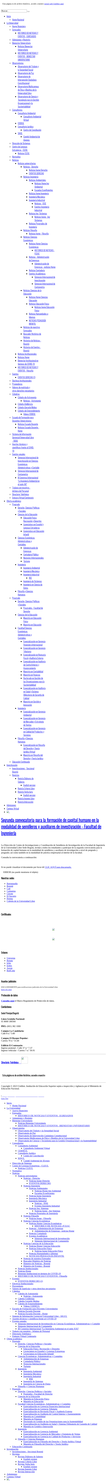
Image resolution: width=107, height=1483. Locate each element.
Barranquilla (12, 883)
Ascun (9, 968)
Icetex (9, 965)
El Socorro (11, 896)
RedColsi (11, 970)
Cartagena (11, 891)
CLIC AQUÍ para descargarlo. (58, 867)
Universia (11, 958)
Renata (10, 960)
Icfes (9, 963)
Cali (8, 888)
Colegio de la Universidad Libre (21, 901)
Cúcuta (10, 893)
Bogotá (10, 886)
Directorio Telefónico (11, 1062)
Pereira (10, 898)
